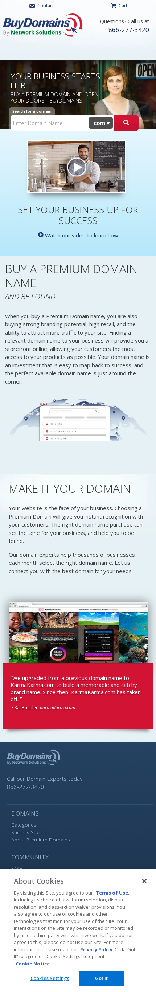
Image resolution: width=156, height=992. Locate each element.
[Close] (144, 881)
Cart (123, 5)
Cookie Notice (33, 963)
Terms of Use (112, 892)
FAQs (17, 868)
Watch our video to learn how (81, 235)
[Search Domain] (126, 123)
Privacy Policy (96, 949)
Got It (101, 978)
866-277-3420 (128, 29)
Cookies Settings (49, 978)
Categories (23, 824)
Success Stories (29, 832)
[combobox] (101, 123)
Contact (45, 5)
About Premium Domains (40, 839)
